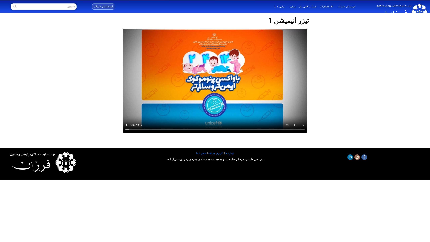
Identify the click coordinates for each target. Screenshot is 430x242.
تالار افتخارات (326, 6)
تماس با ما (279, 6)
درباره (293, 6)
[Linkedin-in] (350, 157)
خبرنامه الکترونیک (308, 6)
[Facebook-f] (364, 157)
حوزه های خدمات (346, 6)
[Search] (14, 7)
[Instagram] (357, 157)
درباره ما (229, 153)
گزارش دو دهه (215, 153)
